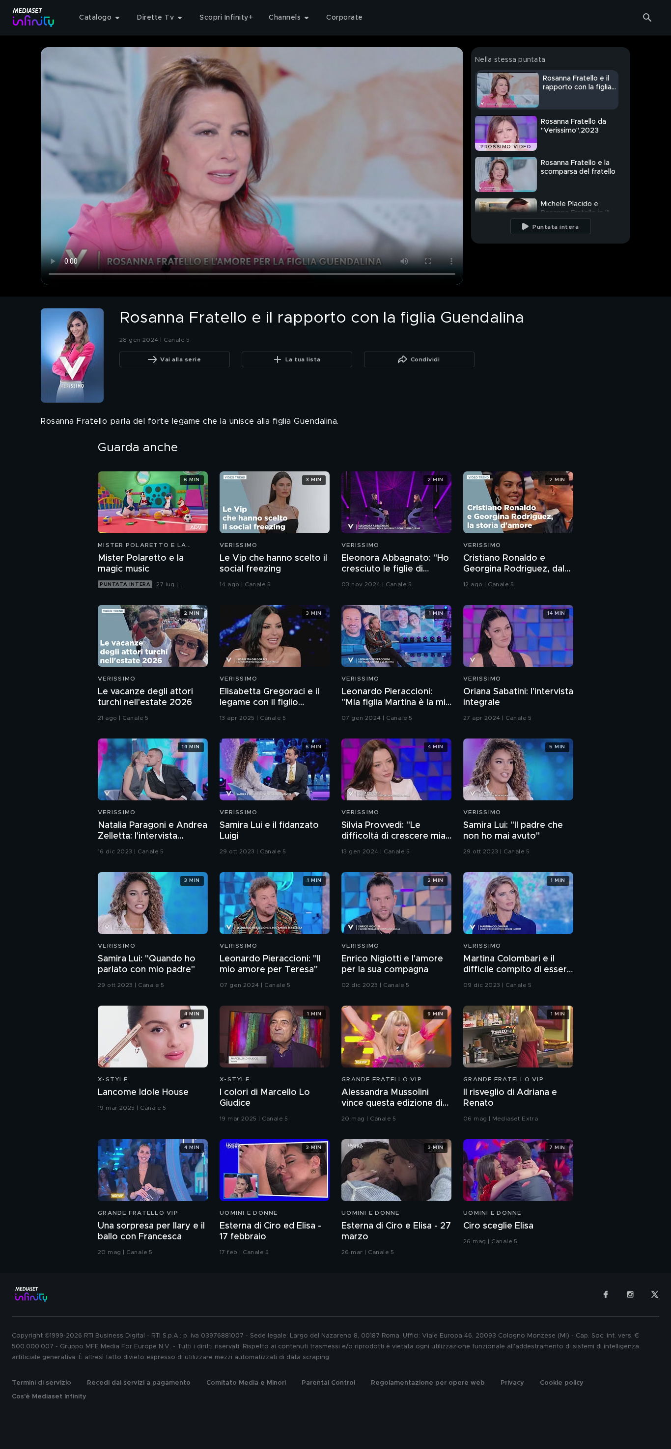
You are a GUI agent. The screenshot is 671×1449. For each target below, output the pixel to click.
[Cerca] (647, 18)
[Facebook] (605, 1294)
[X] (654, 1294)
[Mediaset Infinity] (34, 17)
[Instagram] (630, 1294)
